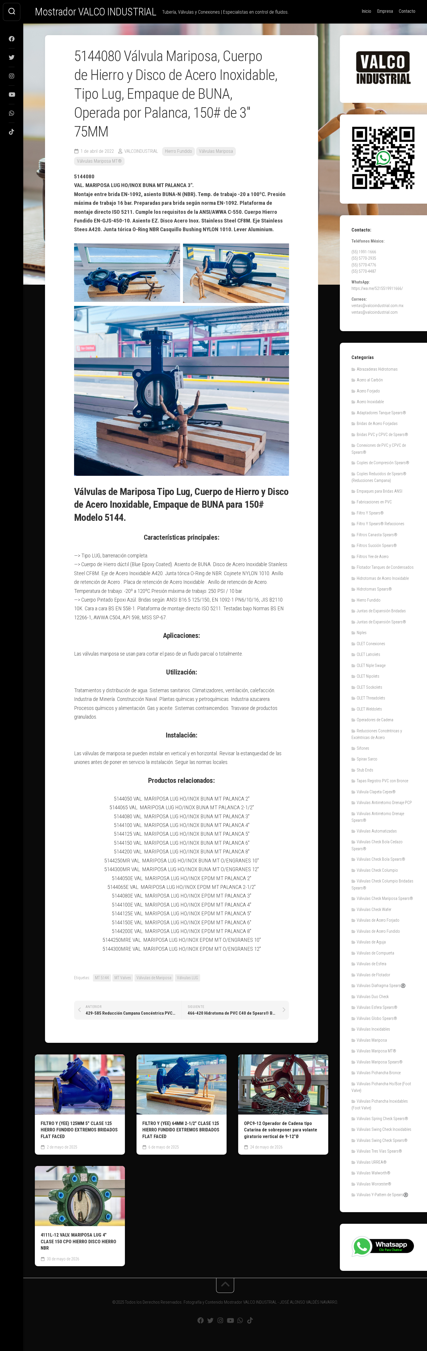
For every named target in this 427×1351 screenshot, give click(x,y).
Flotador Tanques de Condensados (385, 567)
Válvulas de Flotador (373, 975)
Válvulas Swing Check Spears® (382, 1140)
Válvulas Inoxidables (373, 1029)
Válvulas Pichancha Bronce (379, 1072)
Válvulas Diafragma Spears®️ (381, 985)
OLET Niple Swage (371, 665)
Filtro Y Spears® (370, 513)
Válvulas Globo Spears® (377, 1018)
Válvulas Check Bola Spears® (381, 859)
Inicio (366, 11)
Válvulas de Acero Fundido (378, 931)
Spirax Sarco (367, 759)
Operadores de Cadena (375, 719)
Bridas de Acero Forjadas (377, 423)
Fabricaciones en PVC (374, 502)
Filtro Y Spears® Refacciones (380, 523)
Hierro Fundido (178, 151)
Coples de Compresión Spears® (383, 462)
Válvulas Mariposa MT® (99, 161)
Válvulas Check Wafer (374, 909)
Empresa (385, 11)
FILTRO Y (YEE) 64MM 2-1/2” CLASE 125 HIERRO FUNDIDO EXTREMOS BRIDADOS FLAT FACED (180, 1130)
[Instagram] (11, 76)
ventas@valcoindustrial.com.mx (377, 305)
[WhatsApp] (11, 113)
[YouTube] (11, 95)
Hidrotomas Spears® (374, 589)
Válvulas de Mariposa (154, 977)
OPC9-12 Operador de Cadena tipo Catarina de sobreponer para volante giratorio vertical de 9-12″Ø (280, 1130)
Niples (362, 632)
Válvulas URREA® (372, 1162)
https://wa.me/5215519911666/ (377, 288)
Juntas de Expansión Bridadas (381, 611)
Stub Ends (365, 770)
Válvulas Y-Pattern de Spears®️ (382, 1194)
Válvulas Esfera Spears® (377, 1007)
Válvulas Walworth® (373, 1173)
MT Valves (122, 977)
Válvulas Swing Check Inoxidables (384, 1129)
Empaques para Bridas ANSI (379, 491)
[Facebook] (11, 39)
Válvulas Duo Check (373, 996)
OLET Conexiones (371, 643)
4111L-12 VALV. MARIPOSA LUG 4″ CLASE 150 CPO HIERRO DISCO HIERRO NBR (78, 1241)
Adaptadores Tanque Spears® (381, 412)
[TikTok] (11, 132)
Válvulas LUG (187, 977)
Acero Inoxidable (370, 401)
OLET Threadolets (371, 698)
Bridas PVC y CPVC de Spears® (382, 434)
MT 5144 (102, 977)
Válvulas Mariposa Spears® (380, 1062)
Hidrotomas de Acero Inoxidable (383, 578)
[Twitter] (11, 57)
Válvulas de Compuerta (375, 953)
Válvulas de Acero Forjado (378, 920)
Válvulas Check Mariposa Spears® (385, 898)
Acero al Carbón (370, 380)
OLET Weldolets (369, 709)
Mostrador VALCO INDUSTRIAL (95, 12)
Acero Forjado (368, 391)
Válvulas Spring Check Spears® (382, 1118)
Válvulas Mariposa (216, 151)
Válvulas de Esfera (371, 963)
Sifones (363, 748)
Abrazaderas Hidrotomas (377, 369)
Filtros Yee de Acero (373, 556)
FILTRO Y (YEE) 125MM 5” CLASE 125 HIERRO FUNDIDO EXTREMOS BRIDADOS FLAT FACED (79, 1130)
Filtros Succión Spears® (377, 545)
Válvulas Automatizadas (377, 831)
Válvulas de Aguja (371, 942)
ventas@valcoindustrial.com (374, 312)
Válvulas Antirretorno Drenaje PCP (384, 802)
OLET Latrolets (368, 654)
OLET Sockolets (369, 687)
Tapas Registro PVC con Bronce (382, 780)
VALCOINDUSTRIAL (141, 151)
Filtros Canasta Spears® (377, 534)
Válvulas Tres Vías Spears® (379, 1151)
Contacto (407, 11)
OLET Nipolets (368, 676)
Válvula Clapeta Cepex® (376, 792)
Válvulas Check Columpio (377, 870)
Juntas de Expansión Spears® (381, 622)
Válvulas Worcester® (374, 1184)
